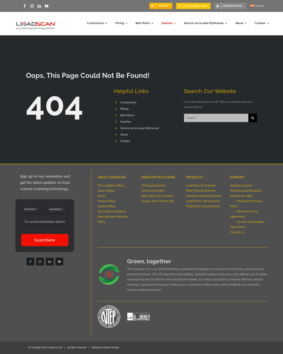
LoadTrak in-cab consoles (203, 201)
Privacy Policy (107, 201)
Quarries (125, 121)
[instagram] (32, 6)
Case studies (106, 190)
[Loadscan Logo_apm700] (35, 21)
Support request (241, 185)
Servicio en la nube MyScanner (139, 128)
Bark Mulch (127, 115)
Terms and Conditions (112, 211)
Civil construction (153, 190)
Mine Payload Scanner (201, 190)
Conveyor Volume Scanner (204, 196)
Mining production (154, 185)
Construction (128, 102)
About (124, 134)
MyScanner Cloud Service (203, 206)
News (101, 196)
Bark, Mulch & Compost (157, 196)
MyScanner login (241, 196)
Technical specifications (245, 190)
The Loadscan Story (111, 185)
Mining (124, 108)
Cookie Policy (107, 206)
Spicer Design (111, 347)
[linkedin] (39, 6)
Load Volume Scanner (200, 185)
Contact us (237, 232)
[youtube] (46, 6)
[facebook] (24, 6)
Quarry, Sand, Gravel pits (158, 201)
